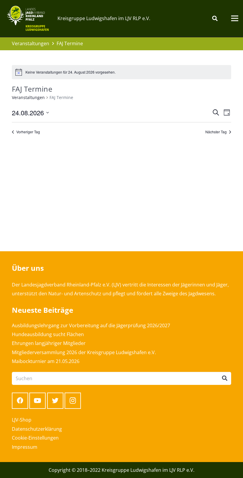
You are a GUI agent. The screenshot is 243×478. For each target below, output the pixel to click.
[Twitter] (55, 401)
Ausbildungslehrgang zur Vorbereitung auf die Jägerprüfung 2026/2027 (91, 325)
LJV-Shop (21, 420)
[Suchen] (215, 18)
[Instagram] (73, 401)
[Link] (28, 18)
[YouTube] (37, 401)
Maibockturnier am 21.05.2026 (45, 361)
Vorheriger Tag (28, 131)
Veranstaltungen (28, 97)
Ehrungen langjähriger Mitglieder (49, 343)
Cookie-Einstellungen (35, 438)
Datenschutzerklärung (37, 429)
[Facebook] (20, 401)
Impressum (24, 447)
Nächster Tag (216, 131)
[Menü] (234, 18)
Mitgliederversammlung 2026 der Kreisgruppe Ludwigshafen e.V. (84, 352)
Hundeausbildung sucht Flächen (48, 334)
